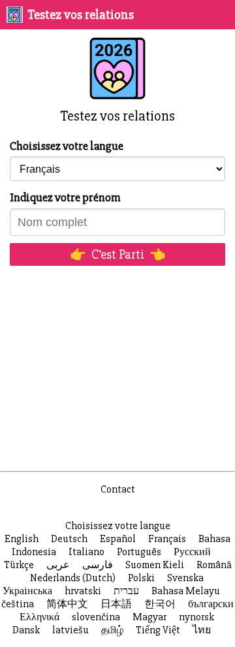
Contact (118, 489)
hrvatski (83, 590)
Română (214, 564)
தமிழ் (112, 630)
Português (139, 551)
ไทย (202, 630)
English (22, 538)
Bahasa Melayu (185, 590)
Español (118, 538)
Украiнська (27, 590)
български (211, 604)
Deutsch (69, 538)
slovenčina (96, 617)
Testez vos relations (80, 15)
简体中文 (67, 604)
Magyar (149, 617)
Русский (192, 551)
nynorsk (196, 617)
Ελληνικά (39, 617)
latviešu (70, 630)
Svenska (185, 577)
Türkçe (19, 564)
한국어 (160, 604)
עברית (126, 590)
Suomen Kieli (154, 564)
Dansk (26, 630)
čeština (17, 604)
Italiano (86, 551)
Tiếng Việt (158, 630)
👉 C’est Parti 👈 (118, 254)
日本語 (116, 604)
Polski (141, 577)
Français (167, 538)
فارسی (97, 564)
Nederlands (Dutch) (73, 577)
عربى (58, 564)
